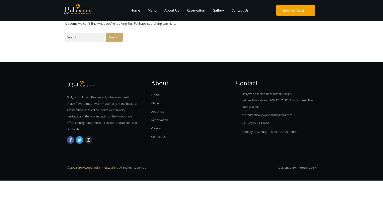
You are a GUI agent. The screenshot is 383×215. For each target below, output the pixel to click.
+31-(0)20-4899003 (255, 123)
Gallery (218, 10)
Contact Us (240, 10)
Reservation (196, 10)
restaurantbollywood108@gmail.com (267, 115)
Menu (152, 10)
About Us (171, 10)
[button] (295, 10)
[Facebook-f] (70, 140)
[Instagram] (88, 140)
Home (135, 10)
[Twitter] (79, 140)
